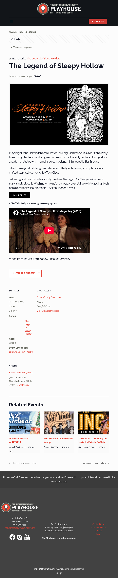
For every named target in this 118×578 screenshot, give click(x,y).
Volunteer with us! (98, 527)
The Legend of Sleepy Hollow (24, 463)
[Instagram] (60, 573)
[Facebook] (57, 573)
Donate (98, 530)
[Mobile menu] (11, 21)
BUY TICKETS (98, 21)
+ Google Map (22, 385)
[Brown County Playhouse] (59, 8)
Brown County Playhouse (48, 297)
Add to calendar (25, 273)
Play (22, 351)
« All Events (15, 39)
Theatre (29, 351)
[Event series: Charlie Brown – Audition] (11, 451)
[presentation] (24, 422)
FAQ (98, 534)
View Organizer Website (48, 310)
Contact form (98, 524)
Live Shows (14, 351)
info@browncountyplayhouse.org (20, 527)
